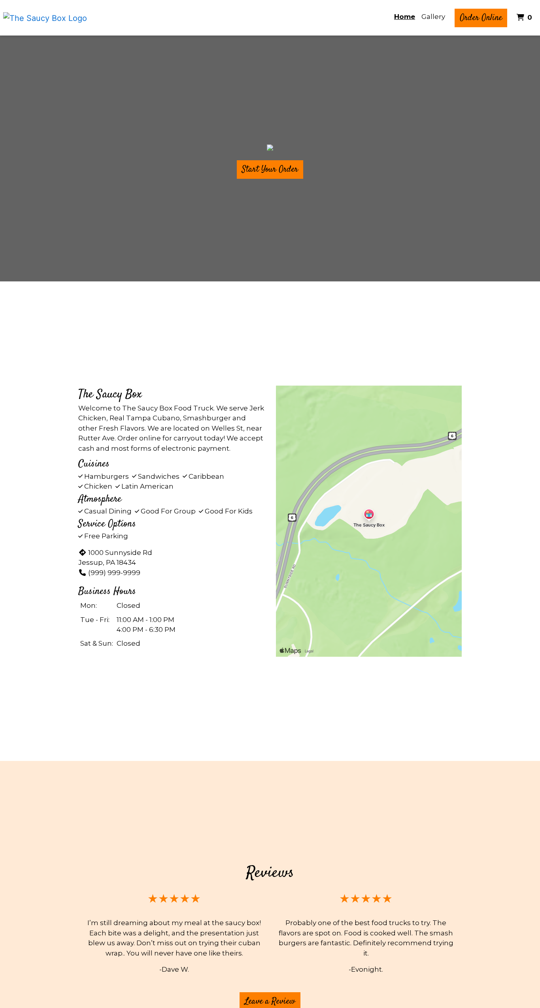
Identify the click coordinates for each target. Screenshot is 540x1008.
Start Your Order (270, 169)
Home (404, 17)
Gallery (433, 17)
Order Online (481, 17)
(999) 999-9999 (114, 573)
